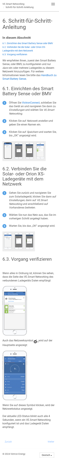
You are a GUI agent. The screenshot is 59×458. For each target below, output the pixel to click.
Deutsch (46, 455)
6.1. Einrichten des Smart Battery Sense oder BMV (27, 43)
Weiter (51, 441)
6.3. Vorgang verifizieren (14, 54)
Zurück (8, 441)
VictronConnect (31, 102)
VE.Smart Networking (13, 4)
